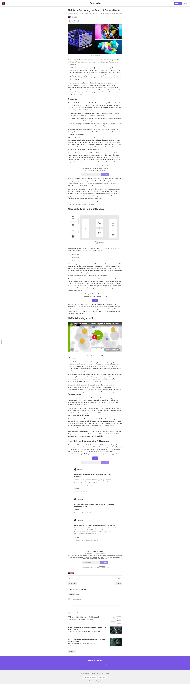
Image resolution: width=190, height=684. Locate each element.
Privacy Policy (106, 567)
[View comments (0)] (74, 21)
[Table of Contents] (2, 342)
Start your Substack (91, 677)
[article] (95, 620)
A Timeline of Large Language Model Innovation (84, 617)
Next (117, 583)
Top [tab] (70, 613)
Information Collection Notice (94, 567)
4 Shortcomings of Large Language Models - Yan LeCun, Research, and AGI (87, 640)
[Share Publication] (171, 3)
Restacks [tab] (78, 594)
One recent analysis (111, 75)
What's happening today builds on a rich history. (80, 619)
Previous (73, 583)
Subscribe (177, 3)
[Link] (66, 99)
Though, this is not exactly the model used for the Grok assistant (84, 631)
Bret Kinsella (75, 16)
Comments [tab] (71, 594)
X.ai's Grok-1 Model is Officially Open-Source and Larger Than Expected (87, 628)
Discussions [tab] (79, 613)
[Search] (168, 3)
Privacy (94, 673)
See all (71, 651)
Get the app (102, 677)
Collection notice (105, 673)
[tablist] (74, 594)
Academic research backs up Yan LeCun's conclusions (81, 643)
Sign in (185, 3)
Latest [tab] (73, 613)
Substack (87, 681)
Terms (98, 673)
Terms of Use (102, 566)
